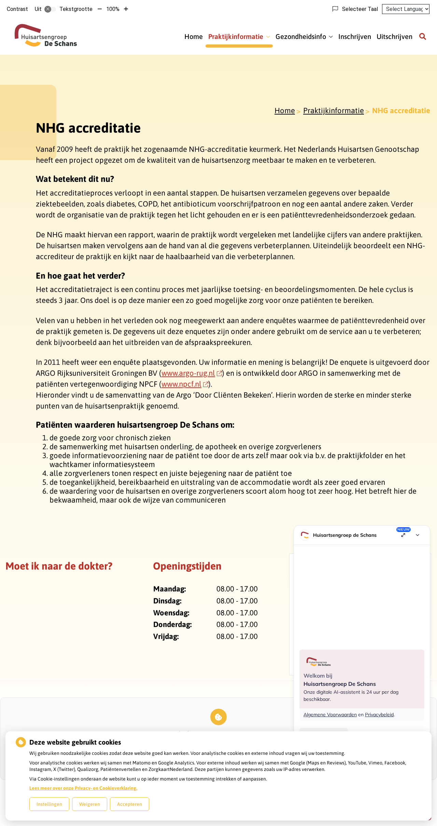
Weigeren (89, 804)
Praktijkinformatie (235, 36)
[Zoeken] (422, 36)
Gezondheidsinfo (301, 36)
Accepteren (129, 804)
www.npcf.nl (181, 383)
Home (193, 36)
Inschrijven (354, 36)
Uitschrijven (394, 36)
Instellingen (49, 804)
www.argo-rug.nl (188, 373)
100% (112, 9)
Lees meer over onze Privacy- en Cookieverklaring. (83, 788)
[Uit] (50, 9)
